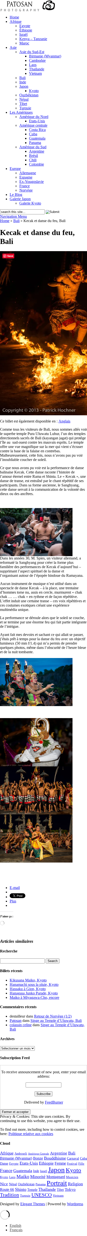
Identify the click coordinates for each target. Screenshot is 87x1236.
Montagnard (55, 1177)
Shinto (20, 1189)
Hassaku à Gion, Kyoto (28, 989)
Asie (13, 47)
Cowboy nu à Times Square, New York (28, 876)
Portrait (57, 1183)
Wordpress (75, 1204)
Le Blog (16, 195)
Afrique (16, 21)
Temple (32, 1190)
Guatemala (37, 138)
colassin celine (21, 1025)
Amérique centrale (33, 125)
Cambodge (37, 60)
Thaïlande (36, 69)
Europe (15, 169)
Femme (60, 1163)
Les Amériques (21, 112)
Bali (22, 78)
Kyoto (34, 91)
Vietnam (35, 73)
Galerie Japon (20, 199)
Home (14, 17)
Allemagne (27, 173)
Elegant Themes (32, 1204)
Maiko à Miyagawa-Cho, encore (34, 997)
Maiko (22, 1176)
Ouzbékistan (28, 95)
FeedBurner (54, 1102)
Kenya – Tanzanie (33, 39)
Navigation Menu (13, 216)
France (24, 186)
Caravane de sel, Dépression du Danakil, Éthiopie (37, 880)
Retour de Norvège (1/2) (53, 1016)
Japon (23, 86)
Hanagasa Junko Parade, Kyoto (34, 993)
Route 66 (7, 1189)
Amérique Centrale (38, 1153)
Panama (35, 143)
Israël (23, 34)
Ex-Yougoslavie (31, 182)
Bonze (38, 1158)
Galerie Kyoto (30, 203)
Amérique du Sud (32, 147)
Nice (4, 1184)
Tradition (9, 1195)
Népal (24, 99)
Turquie (25, 108)
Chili (32, 160)
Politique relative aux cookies (30, 1134)
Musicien (72, 1177)
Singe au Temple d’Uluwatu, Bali (56, 1021)
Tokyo (70, 1189)
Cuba (33, 134)
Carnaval (73, 1158)
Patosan (16, 1021)
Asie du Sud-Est (31, 52)
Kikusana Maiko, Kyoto (28, 980)
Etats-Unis (37, 121)
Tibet (23, 104)
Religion (75, 1183)
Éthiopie (25, 30)
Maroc (24, 43)
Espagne (25, 177)
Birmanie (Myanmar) (45, 56)
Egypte (24, 26)
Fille (81, 1163)
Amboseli (20, 1153)
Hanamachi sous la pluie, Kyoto (34, 984)
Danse (4, 1163)
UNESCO (41, 1195)
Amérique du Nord (33, 117)
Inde (22, 82)
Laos (32, 65)
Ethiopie (46, 1163)
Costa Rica (37, 130)
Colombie (36, 164)
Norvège (26, 190)
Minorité (37, 1176)
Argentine (36, 151)
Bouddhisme (55, 1158)
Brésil (33, 156)
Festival (72, 1163)
